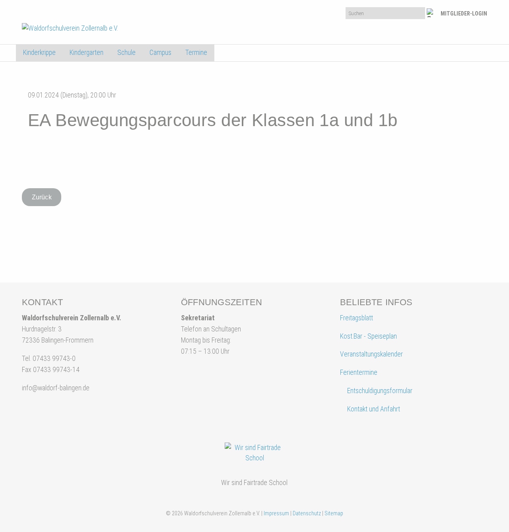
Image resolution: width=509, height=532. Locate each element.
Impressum (276, 513)
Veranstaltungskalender (371, 354)
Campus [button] (160, 53)
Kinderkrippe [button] (39, 53)
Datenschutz (307, 513)
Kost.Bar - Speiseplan (368, 336)
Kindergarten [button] (86, 53)
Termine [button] (196, 53)
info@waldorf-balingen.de (55, 388)
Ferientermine (358, 372)
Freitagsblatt (356, 318)
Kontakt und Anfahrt (373, 409)
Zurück (42, 197)
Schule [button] (126, 53)
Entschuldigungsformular (379, 391)
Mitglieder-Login (464, 13)
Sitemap (333, 513)
